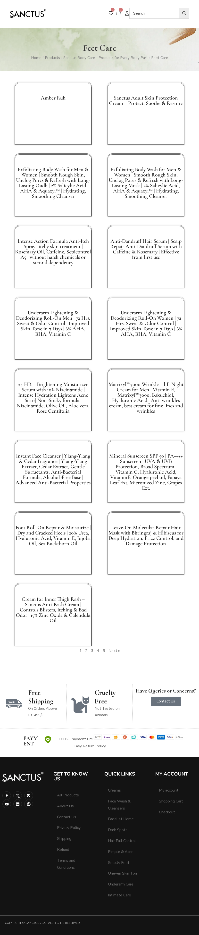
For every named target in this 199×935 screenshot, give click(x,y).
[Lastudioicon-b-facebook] (6, 795)
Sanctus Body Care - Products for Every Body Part (105, 57)
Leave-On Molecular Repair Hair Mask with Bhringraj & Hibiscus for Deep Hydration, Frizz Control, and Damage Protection (145, 535)
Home (36, 57)
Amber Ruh (53, 98)
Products (52, 57)
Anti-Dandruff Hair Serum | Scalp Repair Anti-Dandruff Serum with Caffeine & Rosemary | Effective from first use (146, 249)
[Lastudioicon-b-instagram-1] (28, 795)
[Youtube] (6, 804)
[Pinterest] (28, 804)
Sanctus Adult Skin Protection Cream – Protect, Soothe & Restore (146, 100)
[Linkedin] (17, 804)
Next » (114, 650)
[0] (111, 13)
